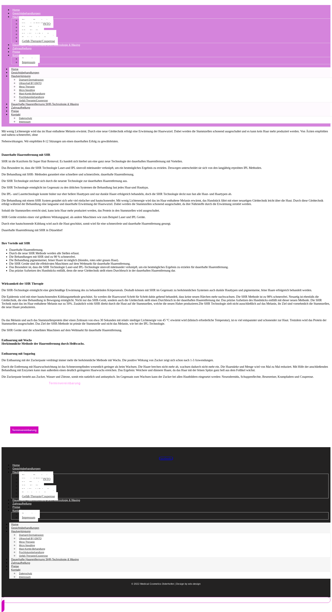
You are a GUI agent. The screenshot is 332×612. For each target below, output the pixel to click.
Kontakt (17, 55)
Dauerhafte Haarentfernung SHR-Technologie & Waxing (46, 44)
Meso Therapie (27, 86)
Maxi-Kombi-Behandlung (32, 93)
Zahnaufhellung (22, 48)
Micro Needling (27, 90)
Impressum (28, 62)
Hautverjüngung (21, 76)
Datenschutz (25, 118)
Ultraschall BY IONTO (30, 83)
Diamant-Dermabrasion (31, 79)
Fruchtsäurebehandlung (31, 97)
